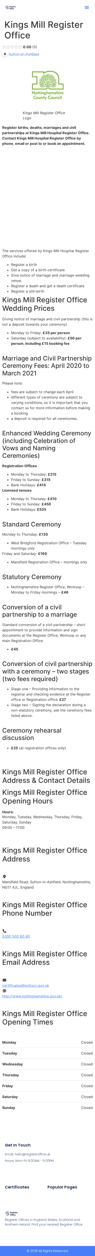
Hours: (8, 812)
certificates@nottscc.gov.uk (25, 985)
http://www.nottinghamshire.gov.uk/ (32, 996)
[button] (87, 7)
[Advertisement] (47, 197)
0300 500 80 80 (16, 936)
